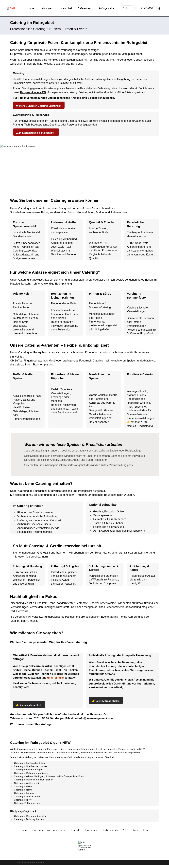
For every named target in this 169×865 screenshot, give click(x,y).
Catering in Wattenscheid (27, 783)
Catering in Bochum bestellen (29, 763)
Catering (81, 50)
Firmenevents (97, 321)
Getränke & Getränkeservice (109, 519)
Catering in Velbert (23, 786)
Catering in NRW (23, 799)
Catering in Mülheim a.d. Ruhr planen (33, 779)
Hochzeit (123, 88)
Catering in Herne (23, 789)
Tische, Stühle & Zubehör (108, 523)
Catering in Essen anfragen (28, 769)
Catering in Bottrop (24, 793)
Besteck (109, 511)
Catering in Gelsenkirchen (27, 796)
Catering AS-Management (28, 803)
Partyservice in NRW (33, 92)
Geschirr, (98, 511)
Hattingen (39, 776)
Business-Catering (100, 307)
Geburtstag (104, 88)
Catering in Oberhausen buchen (31, 766)
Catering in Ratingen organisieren (31, 773)
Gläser (121, 511)
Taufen (17, 317)
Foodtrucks (100, 526)
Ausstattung (106, 59)
